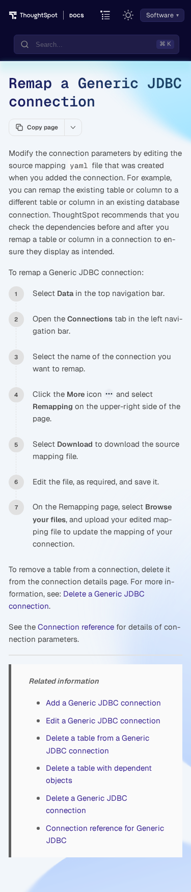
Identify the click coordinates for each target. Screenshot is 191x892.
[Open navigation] (106, 15)
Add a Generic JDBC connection (103, 703)
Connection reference (76, 627)
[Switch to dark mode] (128, 15)
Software (160, 15)
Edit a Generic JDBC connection (103, 720)
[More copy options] (72, 127)
